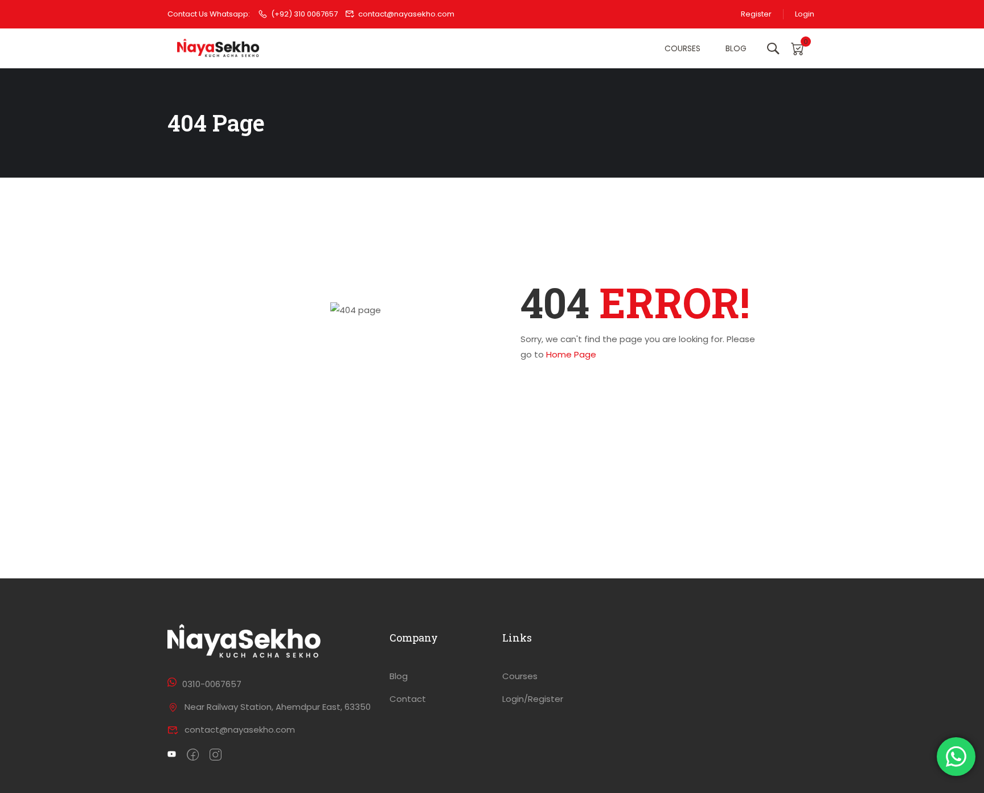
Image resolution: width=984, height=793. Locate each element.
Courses (682, 48)
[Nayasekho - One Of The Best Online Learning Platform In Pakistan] (218, 48)
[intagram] (216, 755)
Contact (408, 699)
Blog (736, 48)
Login (804, 14)
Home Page (571, 354)
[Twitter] (171, 755)
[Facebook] (193, 755)
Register (756, 14)
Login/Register (532, 699)
